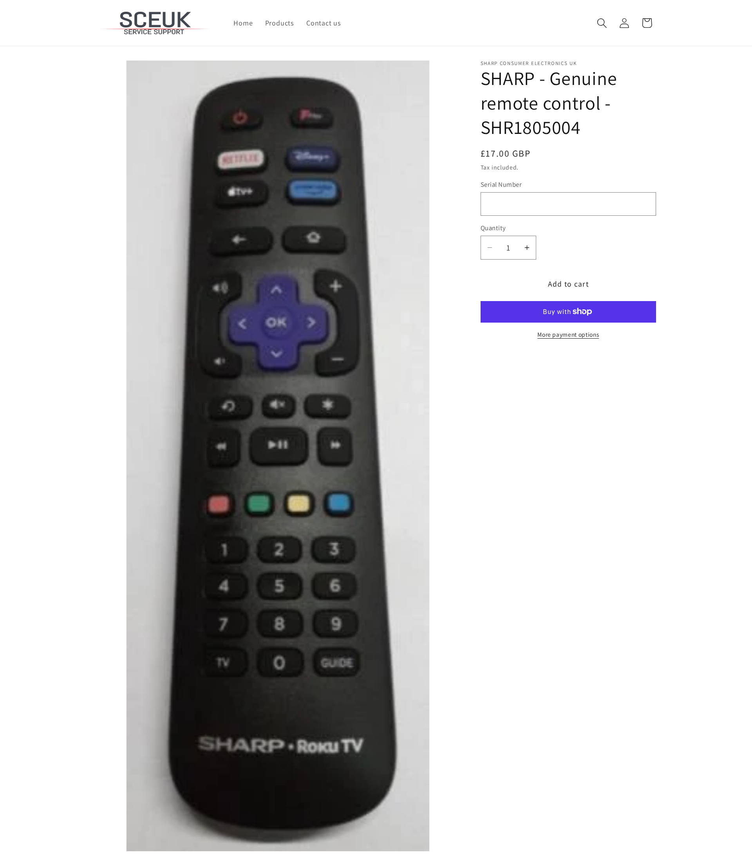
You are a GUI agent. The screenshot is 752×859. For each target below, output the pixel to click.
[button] (602, 23)
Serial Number (501, 184)
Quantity (493, 228)
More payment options (568, 334)
